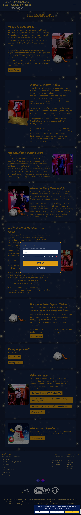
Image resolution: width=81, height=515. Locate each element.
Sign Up (40, 263)
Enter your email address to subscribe (34, 248)
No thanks (40, 268)
